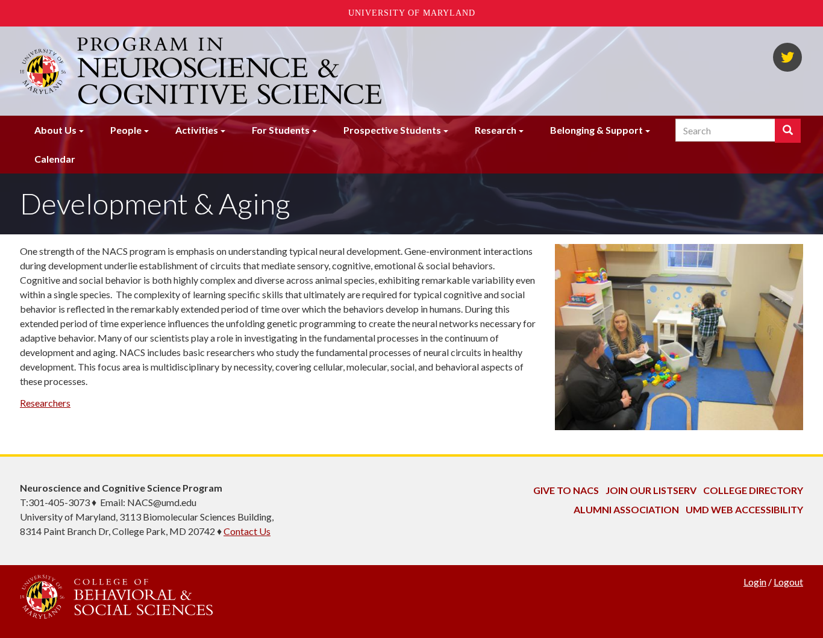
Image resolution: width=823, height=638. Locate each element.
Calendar (54, 158)
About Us (55, 130)
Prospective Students (392, 130)
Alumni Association (626, 509)
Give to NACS (566, 490)
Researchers (45, 402)
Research (495, 130)
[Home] (230, 71)
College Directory (753, 490)
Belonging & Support (596, 130)
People (126, 130)
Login (754, 581)
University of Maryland (411, 12)
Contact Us (247, 531)
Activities (196, 130)
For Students (281, 130)
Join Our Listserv (651, 490)
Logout (788, 581)
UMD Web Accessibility (744, 509)
